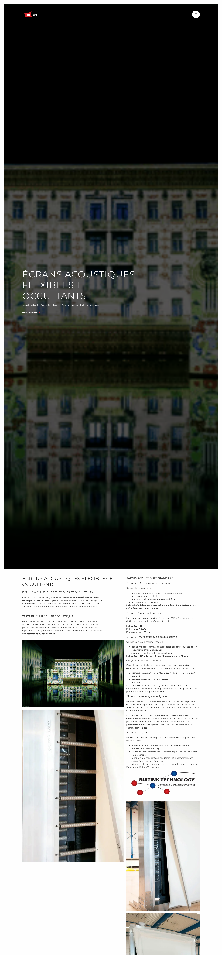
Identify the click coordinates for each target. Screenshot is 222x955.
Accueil (25, 305)
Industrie (35, 305)
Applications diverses (50, 305)
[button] (196, 14)
